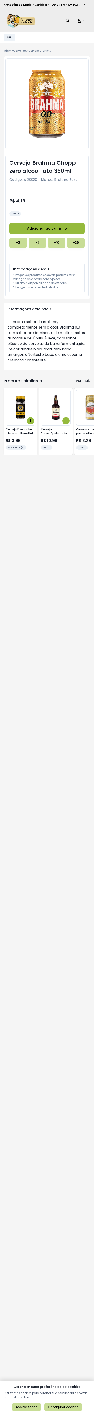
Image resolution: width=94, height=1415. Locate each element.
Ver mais (83, 380)
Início (7, 51)
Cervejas (19, 51)
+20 (76, 242)
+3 (18, 242)
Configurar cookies (63, 1407)
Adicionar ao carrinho (47, 228)
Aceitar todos (26, 1407)
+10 (56, 242)
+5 (37, 242)
